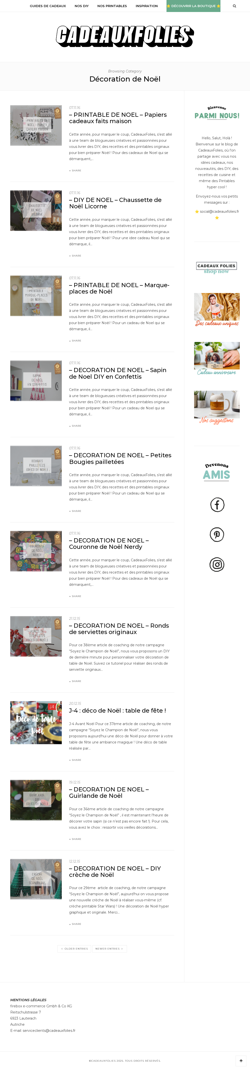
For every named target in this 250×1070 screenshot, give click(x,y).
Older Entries (76, 948)
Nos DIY (82, 6)
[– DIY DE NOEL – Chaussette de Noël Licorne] (36, 210)
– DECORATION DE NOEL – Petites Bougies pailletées (120, 458)
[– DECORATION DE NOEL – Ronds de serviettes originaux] (36, 636)
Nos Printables (112, 6)
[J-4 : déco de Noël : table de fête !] (36, 722)
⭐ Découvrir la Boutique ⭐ (193, 6)
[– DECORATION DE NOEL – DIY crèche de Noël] (36, 879)
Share (77, 170)
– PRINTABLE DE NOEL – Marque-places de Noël (119, 288)
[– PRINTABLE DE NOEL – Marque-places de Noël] (36, 295)
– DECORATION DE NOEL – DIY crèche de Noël (115, 871)
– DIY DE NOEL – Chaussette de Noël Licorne (115, 203)
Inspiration (147, 6)
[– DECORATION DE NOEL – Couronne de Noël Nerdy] (36, 551)
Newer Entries (108, 948)
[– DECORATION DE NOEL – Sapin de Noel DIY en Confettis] (36, 380)
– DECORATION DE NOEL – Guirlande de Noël (109, 792)
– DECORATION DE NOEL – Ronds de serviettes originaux (119, 628)
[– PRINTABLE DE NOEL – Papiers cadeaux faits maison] (36, 125)
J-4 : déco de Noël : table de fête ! (117, 710)
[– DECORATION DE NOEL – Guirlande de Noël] (36, 800)
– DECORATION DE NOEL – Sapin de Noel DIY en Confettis (118, 373)
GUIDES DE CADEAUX (48, 6)
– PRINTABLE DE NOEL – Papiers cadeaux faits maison (118, 118)
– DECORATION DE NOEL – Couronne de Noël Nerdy (109, 543)
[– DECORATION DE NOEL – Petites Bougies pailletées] (36, 465)
